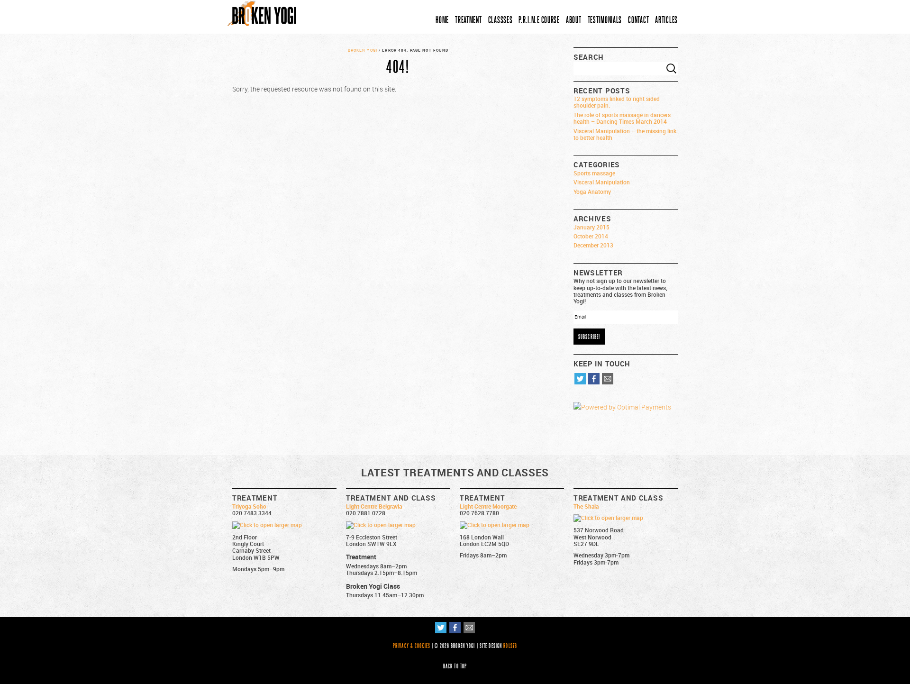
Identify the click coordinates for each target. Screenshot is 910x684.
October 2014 (590, 236)
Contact (638, 20)
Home (442, 20)
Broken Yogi (362, 50)
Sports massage (594, 173)
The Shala (586, 506)
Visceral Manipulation (601, 182)
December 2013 (593, 245)
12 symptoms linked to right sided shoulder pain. (616, 102)
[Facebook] (594, 382)
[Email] (607, 382)
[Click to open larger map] (267, 525)
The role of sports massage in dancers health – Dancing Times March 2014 (622, 118)
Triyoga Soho (249, 506)
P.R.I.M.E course (539, 20)
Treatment (468, 20)
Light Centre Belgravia (374, 506)
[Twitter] (580, 382)
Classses (500, 20)
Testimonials (605, 20)
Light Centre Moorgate (488, 506)
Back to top (455, 666)
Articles (666, 20)
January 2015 (591, 227)
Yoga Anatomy (592, 191)
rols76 (510, 645)
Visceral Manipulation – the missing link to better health (624, 134)
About (574, 20)
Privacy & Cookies (411, 645)
